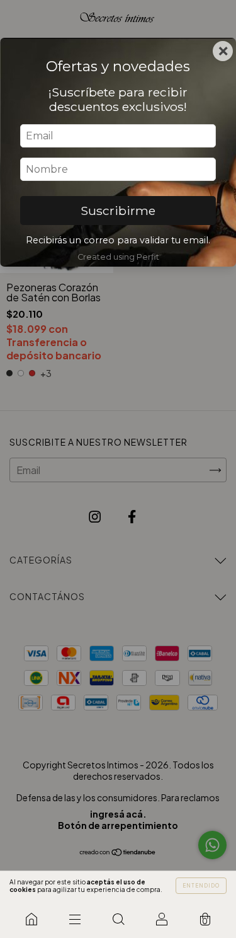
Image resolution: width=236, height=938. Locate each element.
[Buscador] (118, 919)
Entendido (201, 886)
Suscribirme (118, 210)
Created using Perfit (118, 257)
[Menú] (74, 919)
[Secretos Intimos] (31, 919)
